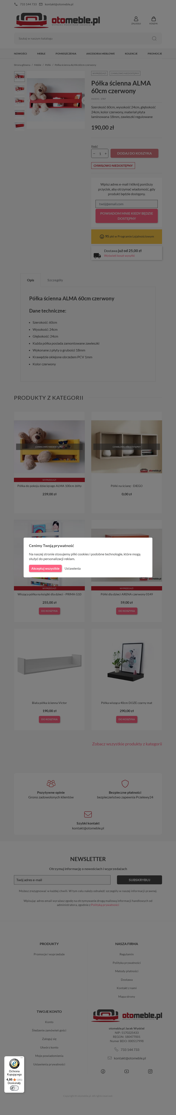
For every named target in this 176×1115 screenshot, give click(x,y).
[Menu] (21, 1058)
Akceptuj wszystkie (45, 568)
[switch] (14, 1088)
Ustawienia (73, 568)
